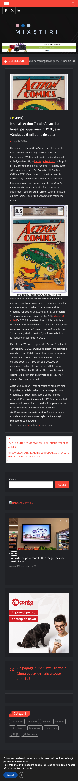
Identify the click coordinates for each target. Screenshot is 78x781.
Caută (12, 479)
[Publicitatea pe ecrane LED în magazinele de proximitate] (39, 534)
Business (32, 721)
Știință (14, 734)
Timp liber (51, 727)
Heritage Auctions (44, 161)
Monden (59, 721)
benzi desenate (18, 424)
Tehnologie (35, 727)
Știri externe (30, 734)
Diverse (18, 117)
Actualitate (17, 721)
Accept (10, 775)
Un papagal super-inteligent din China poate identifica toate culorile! (41, 673)
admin (12, 565)
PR (15, 553)
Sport (21, 727)
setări (29, 768)
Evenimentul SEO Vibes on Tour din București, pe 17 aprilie (38, 445)
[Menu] (6, 3)
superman (47, 424)
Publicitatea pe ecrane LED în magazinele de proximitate (37, 559)
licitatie (34, 424)
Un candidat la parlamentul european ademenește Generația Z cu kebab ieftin (38, 454)
